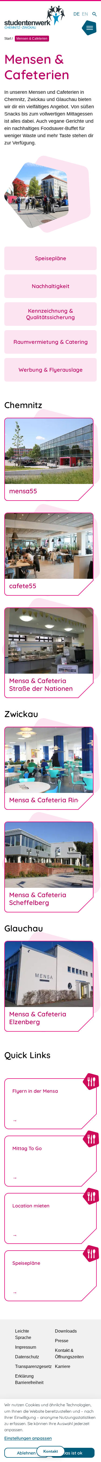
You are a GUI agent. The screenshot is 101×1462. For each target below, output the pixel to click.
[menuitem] (77, 14)
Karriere (62, 1366)
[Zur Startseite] (34, 17)
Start (7, 38)
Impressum (25, 1347)
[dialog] (50, 1430)
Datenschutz (27, 1357)
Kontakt (50, 1451)
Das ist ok (72, 1453)
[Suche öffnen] (94, 14)
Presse (61, 1340)
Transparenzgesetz (33, 1366)
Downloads (66, 1331)
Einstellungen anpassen (28, 1438)
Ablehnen (26, 1453)
